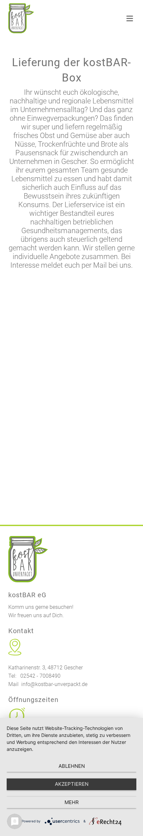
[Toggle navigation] (130, 18)
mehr (72, 802)
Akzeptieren (71, 784)
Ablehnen (72, 766)
